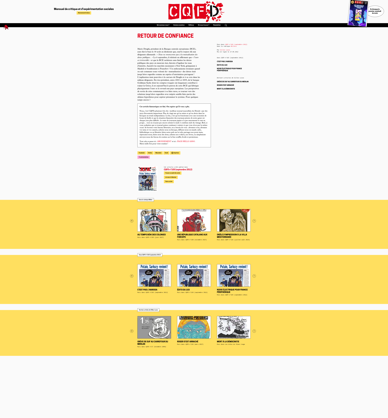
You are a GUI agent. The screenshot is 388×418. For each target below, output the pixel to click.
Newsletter (217, 25)
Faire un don (168, 181)
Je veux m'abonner (170, 177)
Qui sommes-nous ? (163, 25)
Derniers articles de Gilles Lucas (148, 310)
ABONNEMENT (164, 141)
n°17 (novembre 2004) (156, 347)
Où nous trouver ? (203, 25)
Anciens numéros (179, 25)
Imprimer (176, 153)
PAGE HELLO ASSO (186, 141)
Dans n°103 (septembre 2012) (150, 255)
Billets (234, 46)
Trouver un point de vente (172, 173)
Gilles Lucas (225, 50)
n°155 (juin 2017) (155, 237)
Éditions (191, 25)
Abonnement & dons (84, 13)
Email (166, 153)
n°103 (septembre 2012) (178, 170)
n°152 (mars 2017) (194, 344)
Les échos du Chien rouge (235, 344)
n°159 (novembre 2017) (196, 240)
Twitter (150, 153)
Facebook (141, 153)
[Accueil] (194, 11)
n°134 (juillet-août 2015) (237, 240)
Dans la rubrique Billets (145, 199)
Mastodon (158, 153)
